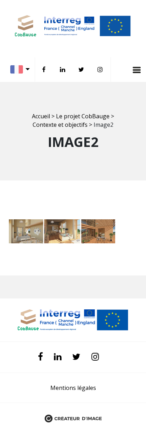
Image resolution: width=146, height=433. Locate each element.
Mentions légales (73, 388)
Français (21, 69)
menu (121, 69)
